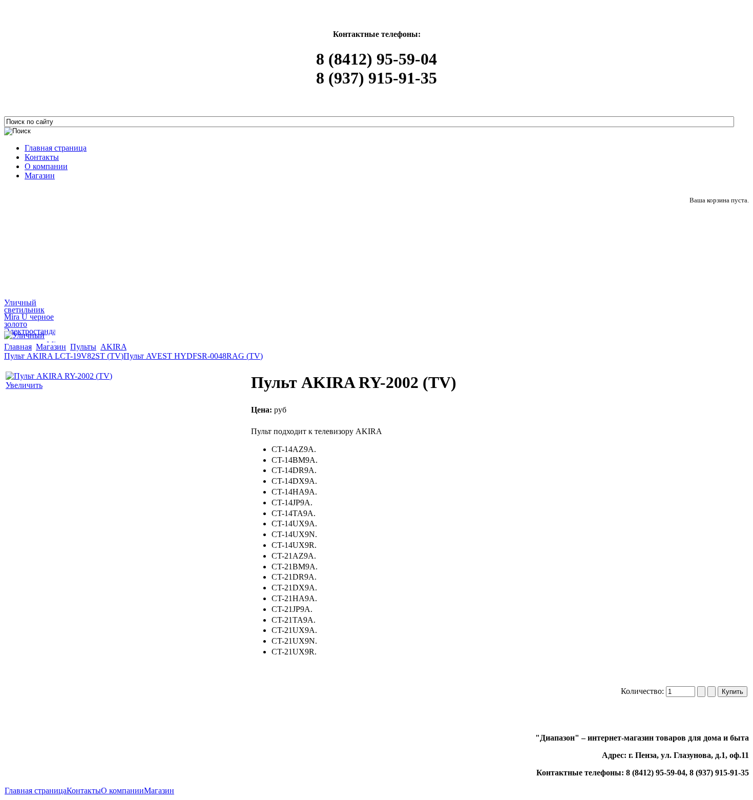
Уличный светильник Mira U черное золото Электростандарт (34, 315)
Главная (18, 346)
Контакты (84, 790)
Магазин (51, 346)
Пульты (83, 346)
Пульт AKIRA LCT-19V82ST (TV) (63, 356)
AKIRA (113, 346)
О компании (122, 790)
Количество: (643, 691)
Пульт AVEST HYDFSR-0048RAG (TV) (193, 356)
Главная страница (36, 790)
